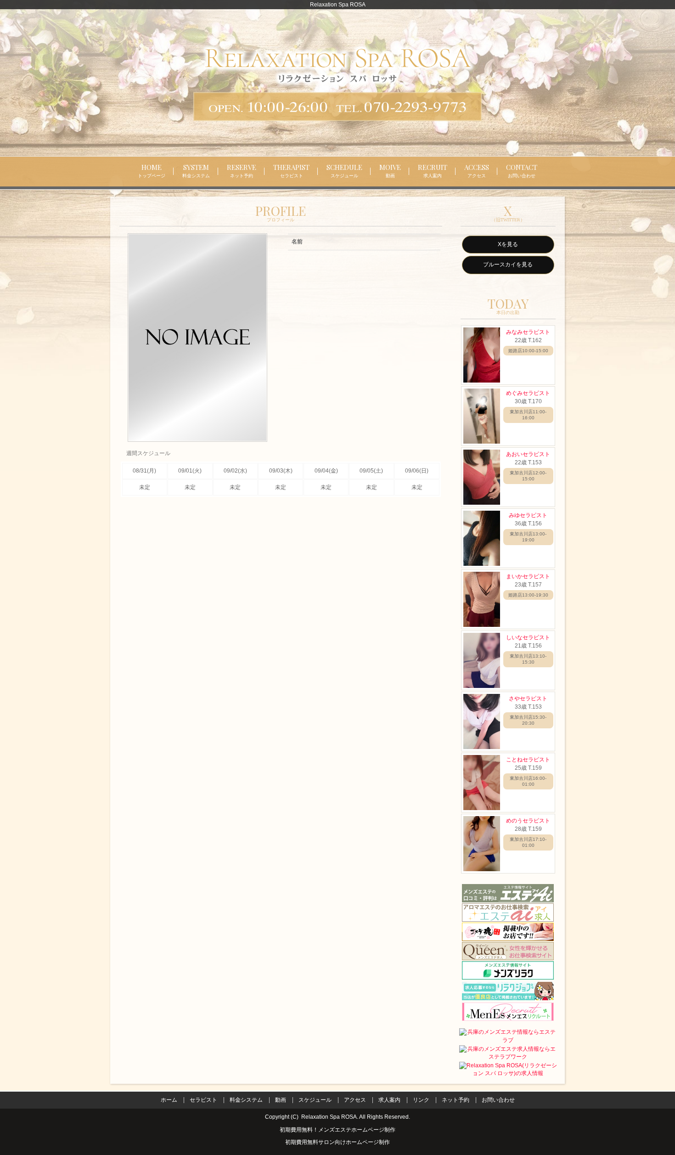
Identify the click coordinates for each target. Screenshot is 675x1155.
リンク (421, 1100)
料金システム (246, 1100)
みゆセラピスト (528, 515)
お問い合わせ (498, 1100)
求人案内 (389, 1100)
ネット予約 (455, 1100)
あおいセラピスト (528, 454)
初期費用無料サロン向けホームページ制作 (337, 1142)
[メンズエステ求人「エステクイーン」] (508, 951)
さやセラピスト (528, 698)
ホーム (169, 1100)
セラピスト (203, 1100)
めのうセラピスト (528, 820)
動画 (280, 1100)
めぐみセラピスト (528, 393)
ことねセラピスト (528, 759)
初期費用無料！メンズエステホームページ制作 (337, 1130)
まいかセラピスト (528, 576)
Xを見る (508, 244)
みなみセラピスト (528, 332)
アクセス (355, 1100)
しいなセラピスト (528, 637)
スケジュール (315, 1100)
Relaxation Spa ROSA (329, 1117)
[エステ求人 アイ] (508, 912)
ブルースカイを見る (508, 264)
